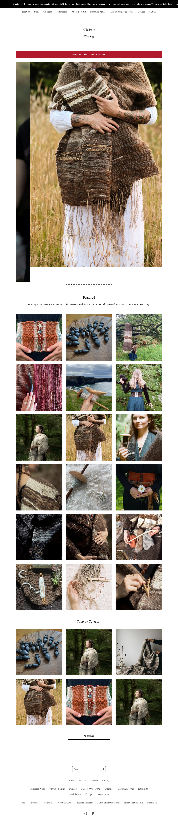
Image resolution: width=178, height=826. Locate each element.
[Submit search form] (103, 769)
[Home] (89, 33)
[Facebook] (93, 813)
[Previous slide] (20, 169)
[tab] (66, 284)
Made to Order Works (91, 788)
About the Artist (79, 11)
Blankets (73, 788)
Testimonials (61, 11)
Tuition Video (103, 794)
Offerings (47, 11)
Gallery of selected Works (122, 11)
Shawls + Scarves (57, 788)
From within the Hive (133, 802)
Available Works (37, 788)
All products (89, 735)
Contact (141, 11)
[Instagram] (85, 813)
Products (26, 11)
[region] (89, 4)
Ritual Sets (143, 788)
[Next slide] (158, 169)
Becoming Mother (98, 11)
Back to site (152, 802)
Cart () (152, 11)
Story (36, 11)
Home (71, 780)
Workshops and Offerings (81, 794)
